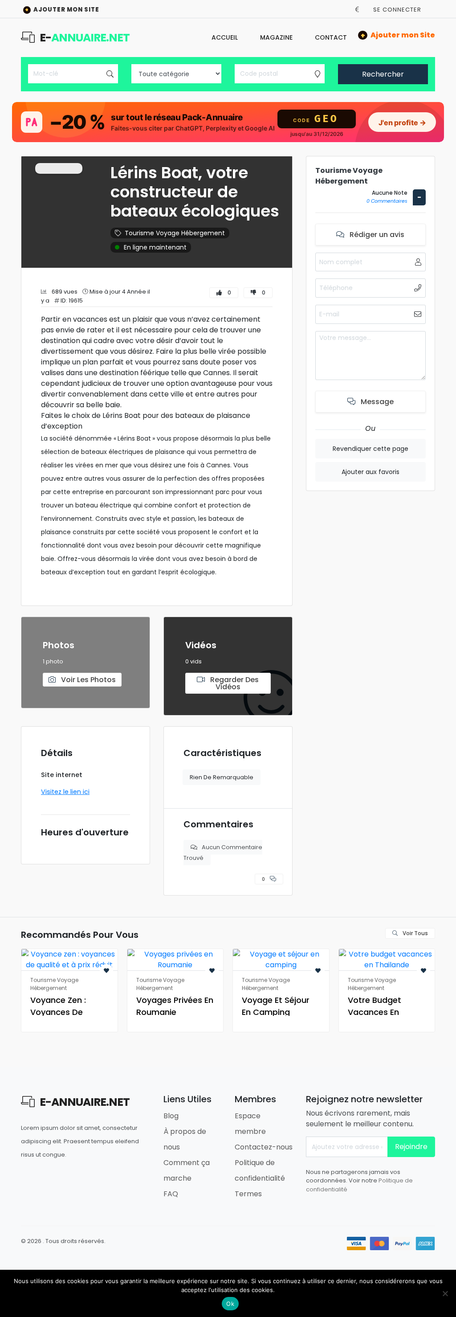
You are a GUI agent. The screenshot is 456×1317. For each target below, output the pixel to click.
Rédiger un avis (376, 234)
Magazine (276, 37)
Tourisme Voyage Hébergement (175, 233)
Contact (331, 37)
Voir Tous (414, 933)
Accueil (225, 37)
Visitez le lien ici (65, 791)
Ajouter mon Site (62, 9)
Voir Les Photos (87, 680)
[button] (357, 9)
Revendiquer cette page (370, 448)
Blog (171, 1116)
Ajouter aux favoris (370, 471)
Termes (248, 1194)
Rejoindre (411, 1146)
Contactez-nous (264, 1147)
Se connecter (397, 9)
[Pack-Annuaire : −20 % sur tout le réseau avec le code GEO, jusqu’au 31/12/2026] (228, 122)
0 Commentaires (386, 201)
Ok (230, 1303)
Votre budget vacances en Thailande (374, 1012)
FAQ (170, 1194)
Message (376, 402)
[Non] (444, 1293)
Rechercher (383, 74)
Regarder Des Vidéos (233, 683)
